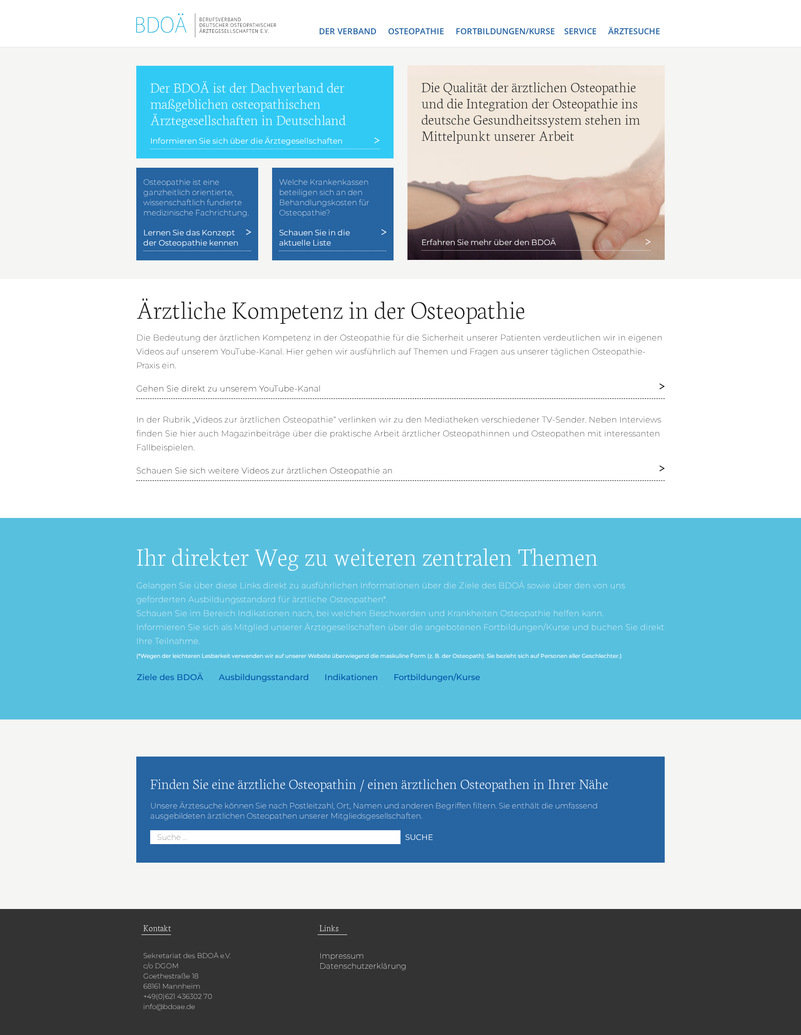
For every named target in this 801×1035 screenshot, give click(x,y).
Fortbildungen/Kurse (505, 31)
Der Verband (349, 31)
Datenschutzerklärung (363, 966)
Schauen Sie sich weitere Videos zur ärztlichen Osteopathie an (264, 471)
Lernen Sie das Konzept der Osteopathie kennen (190, 237)
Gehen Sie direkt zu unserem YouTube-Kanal (228, 389)
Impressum (341, 955)
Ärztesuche (634, 31)
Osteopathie (417, 31)
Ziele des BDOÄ (170, 677)
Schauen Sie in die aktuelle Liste (314, 237)
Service (581, 31)
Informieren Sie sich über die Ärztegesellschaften (246, 140)
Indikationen (351, 677)
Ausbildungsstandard (264, 677)
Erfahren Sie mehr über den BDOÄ (488, 242)
